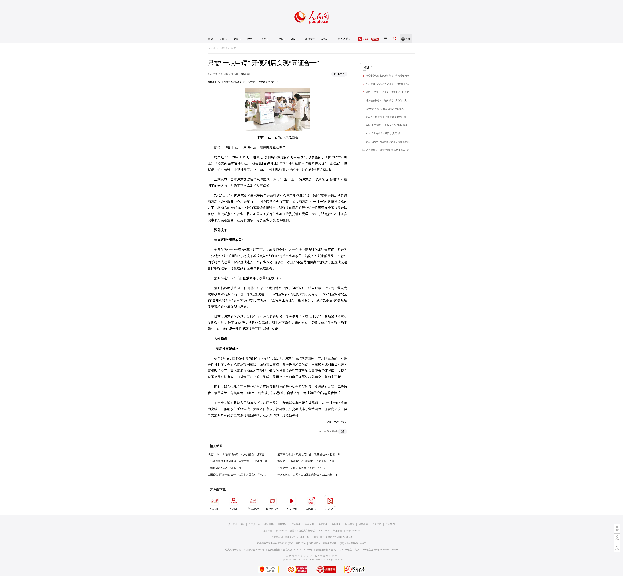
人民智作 (330, 508)
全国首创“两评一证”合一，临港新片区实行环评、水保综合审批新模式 (248, 474)
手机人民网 (252, 508)
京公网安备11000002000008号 (383, 549)
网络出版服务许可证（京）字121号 (330, 549)
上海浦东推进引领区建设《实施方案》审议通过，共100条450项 (244, 461)
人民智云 (311, 508)
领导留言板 (272, 508)
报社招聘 (269, 524)
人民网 (211, 48)
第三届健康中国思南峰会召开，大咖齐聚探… (388, 142)
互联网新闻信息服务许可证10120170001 (291, 537)
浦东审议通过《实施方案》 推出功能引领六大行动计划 (308, 454)
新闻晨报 (246, 73)
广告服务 (295, 524)
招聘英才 (282, 524)
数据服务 (336, 524)
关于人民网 (254, 524)
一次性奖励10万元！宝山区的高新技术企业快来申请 (307, 474)
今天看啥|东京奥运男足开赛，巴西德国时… (387, 84)
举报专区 (310, 38)
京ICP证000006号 (358, 549)
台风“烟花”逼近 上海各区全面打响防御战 (386, 125)
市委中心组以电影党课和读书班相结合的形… (388, 75)
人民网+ (233, 508)
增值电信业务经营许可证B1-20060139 (333, 537)
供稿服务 (322, 524)
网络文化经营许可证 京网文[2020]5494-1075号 (287, 549)
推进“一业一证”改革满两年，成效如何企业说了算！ (237, 454)
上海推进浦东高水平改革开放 (224, 468)
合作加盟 (309, 524)
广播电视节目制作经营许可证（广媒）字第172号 (281, 543)
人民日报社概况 (236, 524)
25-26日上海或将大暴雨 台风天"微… (384, 133)
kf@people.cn (280, 530)
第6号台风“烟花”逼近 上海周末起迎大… (386, 109)
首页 (210, 38)
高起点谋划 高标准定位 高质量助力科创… (387, 117)
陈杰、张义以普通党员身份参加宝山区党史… (388, 92)
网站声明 (349, 524)
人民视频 (291, 508)
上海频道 (223, 48)
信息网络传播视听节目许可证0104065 (244, 549)
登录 (407, 38)
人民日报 (214, 508)
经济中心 (235, 48)
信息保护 (376, 524)
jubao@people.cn (352, 530)
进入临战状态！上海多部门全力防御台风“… (388, 100)
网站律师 (363, 524)
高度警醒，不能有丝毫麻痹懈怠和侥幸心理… (389, 150)
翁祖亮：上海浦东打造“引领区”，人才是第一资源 (305, 461)
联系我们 (390, 524)
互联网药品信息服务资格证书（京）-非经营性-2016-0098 (337, 543)
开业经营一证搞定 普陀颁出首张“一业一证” (302, 468)
